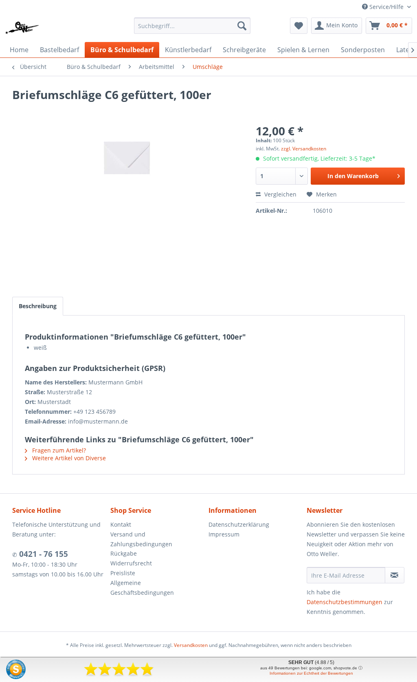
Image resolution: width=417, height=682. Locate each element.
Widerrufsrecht (131, 563)
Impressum (223, 534)
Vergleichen (279, 194)
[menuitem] (192, 26)
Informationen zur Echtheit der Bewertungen (311, 673)
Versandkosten (191, 645)
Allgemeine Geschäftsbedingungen (142, 587)
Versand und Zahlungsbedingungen (141, 539)
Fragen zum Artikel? (58, 450)
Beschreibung (38, 306)
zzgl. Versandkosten (303, 148)
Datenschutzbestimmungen (344, 602)
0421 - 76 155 (42, 554)
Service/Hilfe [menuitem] (386, 7)
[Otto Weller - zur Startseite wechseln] (22, 28)
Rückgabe (123, 553)
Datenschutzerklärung (238, 524)
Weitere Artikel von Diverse (68, 458)
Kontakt (120, 524)
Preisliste (122, 573)
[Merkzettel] (298, 26)
